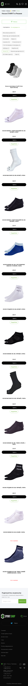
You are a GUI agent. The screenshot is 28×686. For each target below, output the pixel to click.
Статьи (2, 640)
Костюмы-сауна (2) (7, 54)
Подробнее (14, 99)
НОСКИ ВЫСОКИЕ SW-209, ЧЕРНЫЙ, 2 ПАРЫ (14, 398)
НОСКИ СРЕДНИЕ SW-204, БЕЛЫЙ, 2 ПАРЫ (14, 309)
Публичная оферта (4, 652)
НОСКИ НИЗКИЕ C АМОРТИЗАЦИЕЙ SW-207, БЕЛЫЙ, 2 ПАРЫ (14, 131)
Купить (14, 95)
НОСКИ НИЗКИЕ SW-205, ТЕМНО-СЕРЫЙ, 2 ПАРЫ (14, 443)
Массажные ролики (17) (9, 32)
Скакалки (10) (6, 42)
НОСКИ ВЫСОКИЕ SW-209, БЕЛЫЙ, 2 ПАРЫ (14, 175)
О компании (3, 630)
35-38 (10, 80)
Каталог (25, 616)
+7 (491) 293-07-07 (6, 667)
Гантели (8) (6, 39)
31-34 (12, 392)
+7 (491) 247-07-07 (6, 673)
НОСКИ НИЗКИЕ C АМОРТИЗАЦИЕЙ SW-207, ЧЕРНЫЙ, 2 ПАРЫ (14, 220)
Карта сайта (3, 655)
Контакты (3, 643)
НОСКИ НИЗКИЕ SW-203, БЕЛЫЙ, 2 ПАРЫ (14, 532)
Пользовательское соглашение (6, 649)
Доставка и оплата (4, 636)
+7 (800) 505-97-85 (6, 668)
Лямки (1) (13, 39)
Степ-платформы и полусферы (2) (11, 45)
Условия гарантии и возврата (6, 633)
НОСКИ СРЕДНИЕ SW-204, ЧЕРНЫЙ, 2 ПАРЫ (14, 487)
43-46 (18, 80)
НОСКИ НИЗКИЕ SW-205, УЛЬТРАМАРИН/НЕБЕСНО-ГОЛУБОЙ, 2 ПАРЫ (14, 265)
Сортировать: (6, 27)
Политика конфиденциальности (7, 646)
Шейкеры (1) (6, 48)
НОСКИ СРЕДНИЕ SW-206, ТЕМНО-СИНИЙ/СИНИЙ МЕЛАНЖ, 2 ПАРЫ (14, 572)
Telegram (16, 623)
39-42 (14, 80)
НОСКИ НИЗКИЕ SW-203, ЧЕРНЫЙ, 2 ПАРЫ (14, 353)
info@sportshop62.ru (7, 677)
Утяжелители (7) (16, 42)
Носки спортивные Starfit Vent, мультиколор (14, 86)
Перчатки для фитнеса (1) (17, 51)
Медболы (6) (15, 48)
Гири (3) (17, 54)
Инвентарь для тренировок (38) (11, 36)
